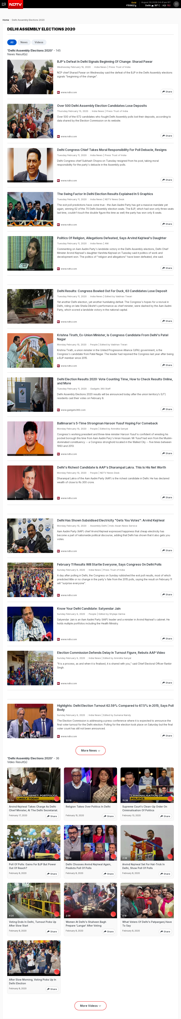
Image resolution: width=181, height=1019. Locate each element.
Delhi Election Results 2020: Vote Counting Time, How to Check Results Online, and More (115, 381)
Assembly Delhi (98, 525)
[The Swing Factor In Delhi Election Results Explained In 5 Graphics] (30, 209)
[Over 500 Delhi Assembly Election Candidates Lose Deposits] (30, 121)
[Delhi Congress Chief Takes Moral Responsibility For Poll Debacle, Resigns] (30, 165)
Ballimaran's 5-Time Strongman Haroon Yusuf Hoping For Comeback (107, 423)
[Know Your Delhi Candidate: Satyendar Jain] (30, 624)
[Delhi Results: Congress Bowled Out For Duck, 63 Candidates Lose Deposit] (30, 306)
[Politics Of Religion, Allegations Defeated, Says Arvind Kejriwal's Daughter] (30, 253)
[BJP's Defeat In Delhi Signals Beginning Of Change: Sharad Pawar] (30, 77)
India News (100, 67)
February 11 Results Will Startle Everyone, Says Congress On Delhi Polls (109, 564)
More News (89, 750)
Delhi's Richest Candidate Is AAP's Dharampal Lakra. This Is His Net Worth (111, 467)
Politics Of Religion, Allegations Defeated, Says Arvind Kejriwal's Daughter (112, 238)
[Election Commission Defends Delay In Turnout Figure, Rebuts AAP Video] (30, 668)
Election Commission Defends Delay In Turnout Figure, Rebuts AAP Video (111, 652)
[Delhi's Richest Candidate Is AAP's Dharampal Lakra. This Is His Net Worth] (30, 482)
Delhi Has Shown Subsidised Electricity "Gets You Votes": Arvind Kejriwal (110, 520)
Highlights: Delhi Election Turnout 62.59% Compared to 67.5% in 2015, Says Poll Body (115, 708)
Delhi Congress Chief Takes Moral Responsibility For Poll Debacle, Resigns (112, 150)
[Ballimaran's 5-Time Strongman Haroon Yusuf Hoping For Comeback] (30, 438)
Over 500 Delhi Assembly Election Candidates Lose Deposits (102, 106)
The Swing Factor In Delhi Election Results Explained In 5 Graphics (105, 194)
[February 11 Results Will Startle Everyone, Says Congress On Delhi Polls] (30, 580)
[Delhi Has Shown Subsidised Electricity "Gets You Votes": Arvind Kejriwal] (30, 535)
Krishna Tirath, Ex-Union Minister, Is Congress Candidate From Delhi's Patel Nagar (112, 337)
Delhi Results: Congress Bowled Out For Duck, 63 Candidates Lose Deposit (112, 291)
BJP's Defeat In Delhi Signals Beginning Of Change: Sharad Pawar (105, 61)
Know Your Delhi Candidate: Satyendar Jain (89, 608)
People (94, 344)
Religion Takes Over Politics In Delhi (88, 806)
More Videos (89, 1005)
